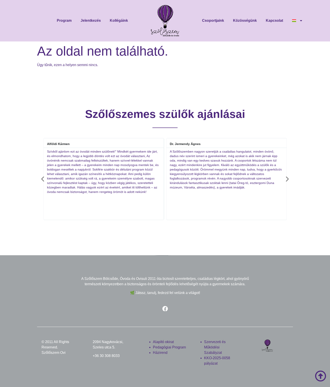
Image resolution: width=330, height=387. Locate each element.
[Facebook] (165, 308)
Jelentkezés (91, 20)
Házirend (160, 353)
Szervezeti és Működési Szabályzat (215, 347)
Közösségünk (245, 20)
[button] (42, 179)
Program (64, 20)
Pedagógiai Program (169, 347)
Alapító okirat (163, 342)
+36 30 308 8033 (106, 356)
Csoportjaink (213, 20)
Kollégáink (119, 20)
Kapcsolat (274, 20)
